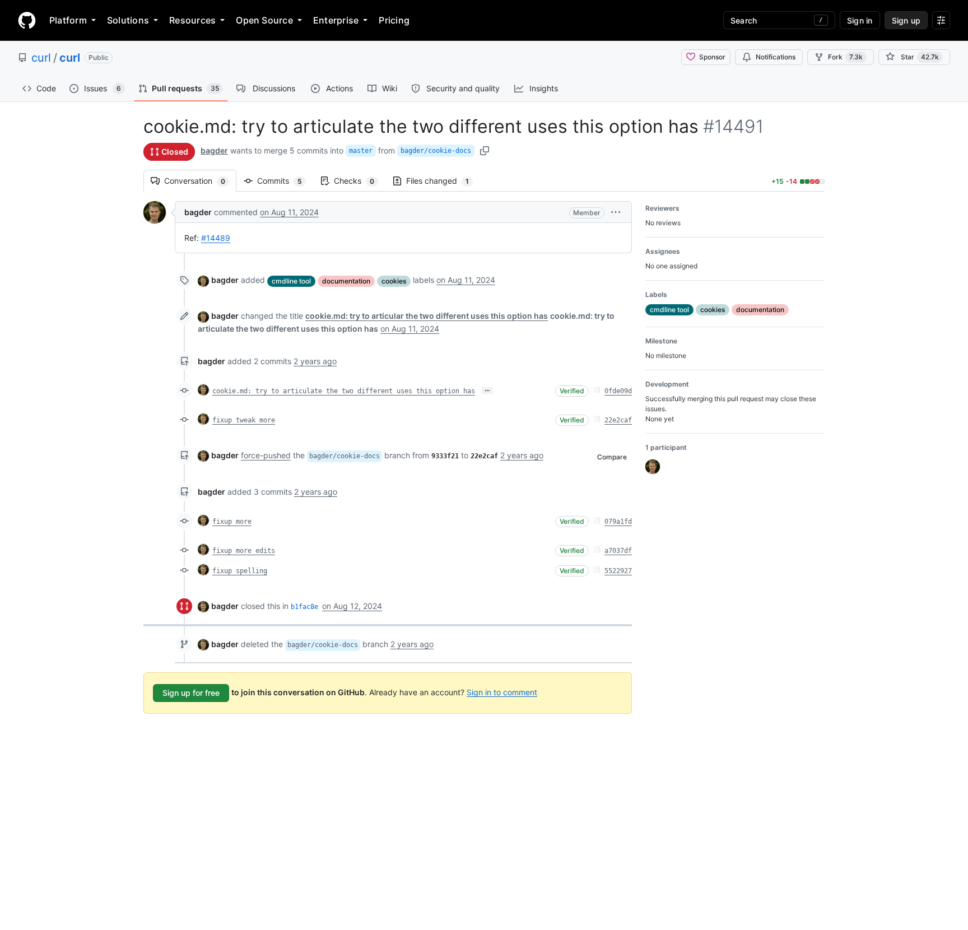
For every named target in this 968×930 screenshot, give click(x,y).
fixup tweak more (243, 420)
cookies (393, 281)
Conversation (200, 180)
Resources (192, 20)
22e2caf (618, 420)
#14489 (215, 238)
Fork (845, 57)
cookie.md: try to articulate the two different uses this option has (343, 391)
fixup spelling (239, 571)
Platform (68, 20)
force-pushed (266, 455)
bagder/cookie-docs (436, 151)
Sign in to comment (502, 691)
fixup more (232, 522)
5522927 (618, 571)
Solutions (128, 20)
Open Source (264, 20)
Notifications (775, 57)
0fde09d (618, 391)
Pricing (394, 20)
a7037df (618, 551)
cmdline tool (291, 281)
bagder (214, 150)
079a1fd (618, 522)
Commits (285, 180)
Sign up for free (191, 693)
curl (41, 57)
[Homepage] (27, 20)
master (361, 151)
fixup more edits (243, 551)
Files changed (443, 180)
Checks (359, 180)
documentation (346, 281)
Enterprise (336, 20)
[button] (615, 212)
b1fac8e (304, 607)
